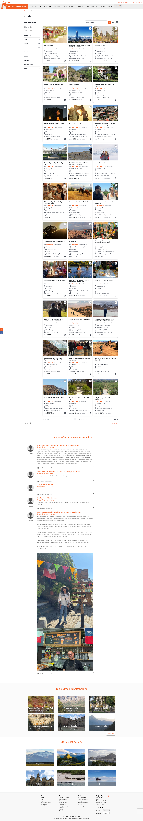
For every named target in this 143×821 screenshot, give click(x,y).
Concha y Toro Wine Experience (47, 498)
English (105, 813)
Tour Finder (62, 811)
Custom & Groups (83, 6)
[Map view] (113, 22)
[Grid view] (109, 22)
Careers (80, 804)
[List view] (117, 22)
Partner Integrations (83, 799)
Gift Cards (61, 807)
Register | (134, 2)
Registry (61, 809)
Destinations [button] (35, 6)
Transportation (63, 799)
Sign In (140, 2)
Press (41, 799)
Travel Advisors (82, 797)
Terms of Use (43, 804)
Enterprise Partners (83, 802)
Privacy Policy (44, 806)
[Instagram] (101, 808)
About (110, 6)
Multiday (94, 6)
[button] (1, 329)
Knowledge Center (45, 802)
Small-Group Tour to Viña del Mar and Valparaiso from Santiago (58, 445)
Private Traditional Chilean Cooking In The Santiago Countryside (58, 471)
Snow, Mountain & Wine (45, 485)
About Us (42, 797)
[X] (99, 808)
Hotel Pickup (62, 804)
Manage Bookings (64, 806)
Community (81, 806)
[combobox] (106, 813)
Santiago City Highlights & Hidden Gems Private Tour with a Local (59, 512)
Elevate (102, 6)
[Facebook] (97, 808)
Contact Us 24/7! (100, 804)
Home (26, 11)
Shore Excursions (68, 6)
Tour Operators (82, 801)
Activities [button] (47, 6)
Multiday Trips (63, 802)
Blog (41, 801)
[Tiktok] (102, 808)
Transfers (57, 6)
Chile (31, 11)
